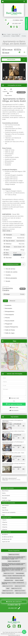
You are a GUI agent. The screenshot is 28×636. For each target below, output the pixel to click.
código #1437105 (16, 588)
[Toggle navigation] (24, 1)
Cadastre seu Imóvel (26, 23)
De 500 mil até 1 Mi (6, 539)
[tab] (11, 59)
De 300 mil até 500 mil (7, 537)
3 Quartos (4, 524)
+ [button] (2, 344)
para (19, 580)
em (13, 561)
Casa (3, 515)
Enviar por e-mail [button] (14, 398)
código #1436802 (20, 590)
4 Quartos (4, 527)
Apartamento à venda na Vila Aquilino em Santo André (12, 421)
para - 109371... (13, 557)
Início (4, 34)
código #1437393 (8, 586)
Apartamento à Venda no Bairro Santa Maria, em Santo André (13, 431)
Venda (8, 34)
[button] (4, 69)
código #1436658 (14, 554)
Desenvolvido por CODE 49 (14, 635)
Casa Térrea (5, 510)
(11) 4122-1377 (16, 23)
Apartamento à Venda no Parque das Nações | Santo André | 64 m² (13, 464)
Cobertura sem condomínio (8, 512)
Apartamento (6, 36)
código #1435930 (20, 586)
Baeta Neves (5, 490)
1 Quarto (4, 520)
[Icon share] (11, 27)
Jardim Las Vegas (6, 500)
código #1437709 (8, 590)
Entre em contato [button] (15, 601)
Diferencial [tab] (12, 300)
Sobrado (4, 507)
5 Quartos (4, 529)
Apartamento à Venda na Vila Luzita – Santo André (13, 453)
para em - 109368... (13, 569)
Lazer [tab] (5, 300)
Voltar (24, 36)
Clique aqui (5, 479)
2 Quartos (4, 522)
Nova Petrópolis (6, 495)
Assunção (4, 498)
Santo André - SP (16, 34)
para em (13, 575)
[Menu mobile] (2, 1)
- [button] (2, 347)
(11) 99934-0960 (18, 20)
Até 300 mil (5, 534)
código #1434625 (9, 573)
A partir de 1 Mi (6, 541)
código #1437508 (21, 592)
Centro (4, 493)
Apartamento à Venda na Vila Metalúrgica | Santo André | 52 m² (13, 442)
